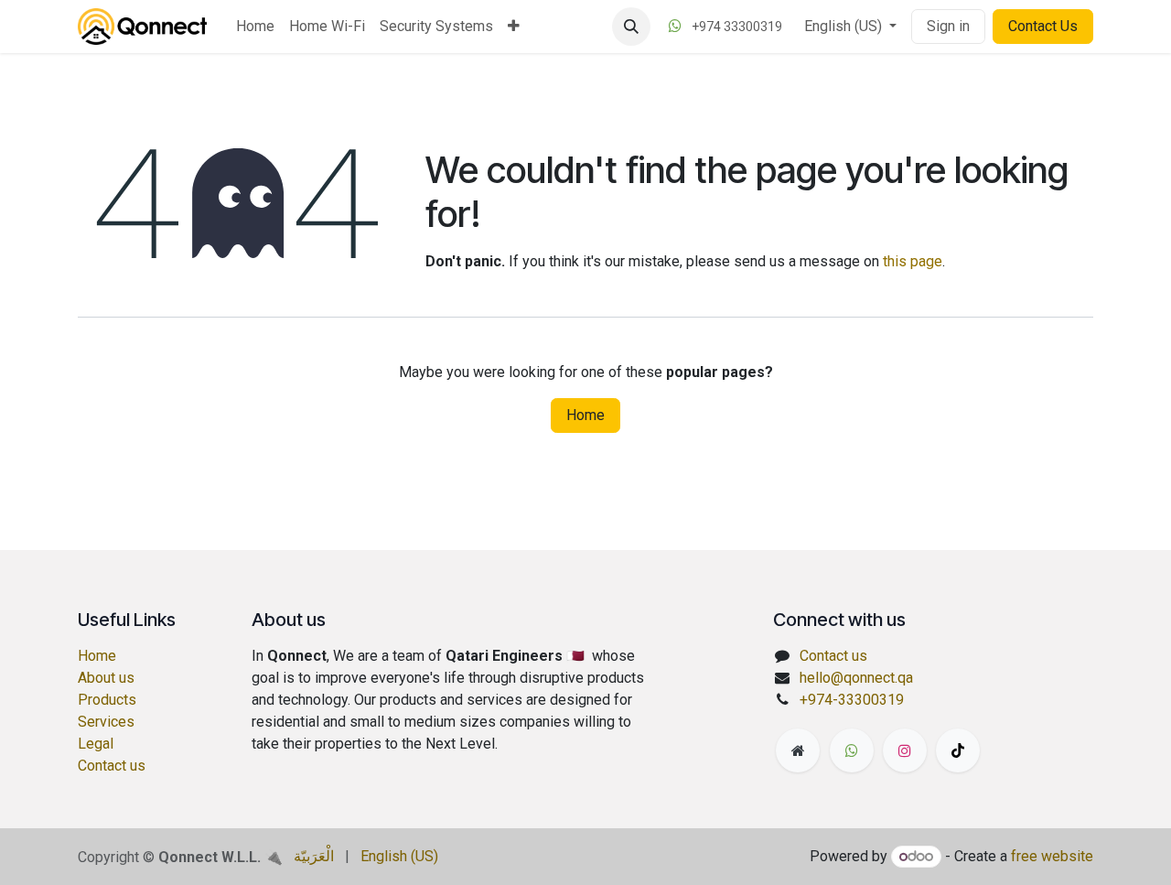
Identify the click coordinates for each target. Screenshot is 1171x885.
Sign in (948, 26)
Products (107, 699)
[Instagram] (905, 750)
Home (585, 415)
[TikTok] (958, 750)
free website (1052, 856)
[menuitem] (255, 26)
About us (106, 677)
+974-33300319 (852, 699)
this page (912, 261)
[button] (631, 26)
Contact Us (1043, 26)
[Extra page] (798, 750)
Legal (95, 743)
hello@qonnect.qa (856, 677)
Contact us (111, 765)
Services (106, 721)
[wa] (852, 750)
